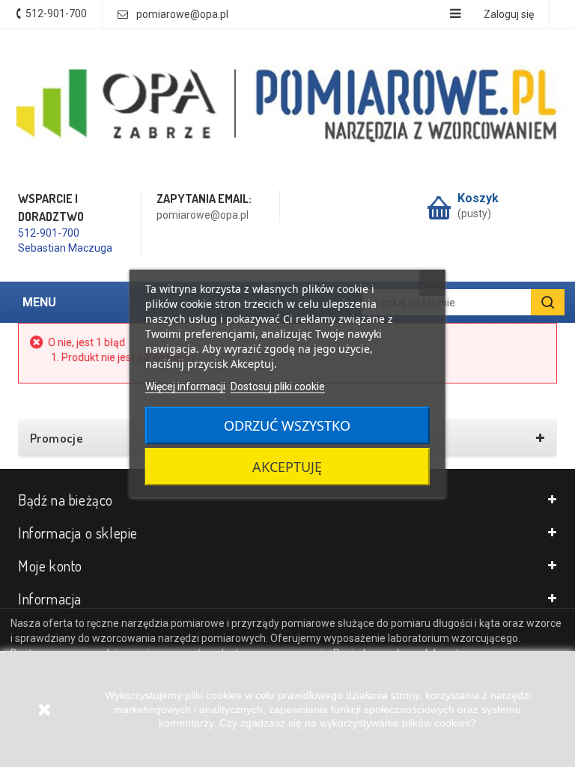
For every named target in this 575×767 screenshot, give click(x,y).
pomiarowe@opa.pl (182, 14)
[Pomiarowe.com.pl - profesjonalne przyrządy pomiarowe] (287, 107)
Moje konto (50, 565)
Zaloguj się (509, 14)
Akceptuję (287, 467)
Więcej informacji (185, 386)
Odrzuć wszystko (287, 425)
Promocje (56, 438)
